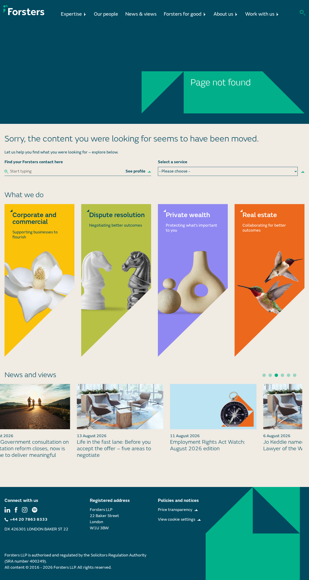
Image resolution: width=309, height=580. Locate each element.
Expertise (71, 14)
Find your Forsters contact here (34, 162)
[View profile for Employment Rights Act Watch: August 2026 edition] (151, 406)
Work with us (259, 14)
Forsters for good (183, 14)
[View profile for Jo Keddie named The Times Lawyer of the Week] (244, 406)
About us (223, 14)
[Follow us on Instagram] (24, 509)
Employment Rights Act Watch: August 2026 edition (145, 445)
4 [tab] (282, 375)
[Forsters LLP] (24, 10)
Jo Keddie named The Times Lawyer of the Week (235, 445)
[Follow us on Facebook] (16, 509)
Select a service (172, 162)
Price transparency (175, 509)
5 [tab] (288, 375)
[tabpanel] (151, 420)
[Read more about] (39, 280)
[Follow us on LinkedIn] (7, 509)
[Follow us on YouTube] (34, 509)
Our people (106, 14)
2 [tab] (270, 375)
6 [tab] (294, 375)
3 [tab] (276, 375)
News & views (141, 14)
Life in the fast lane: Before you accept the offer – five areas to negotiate (52, 448)
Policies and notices (178, 500)
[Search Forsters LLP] (302, 12)
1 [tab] (264, 375)
